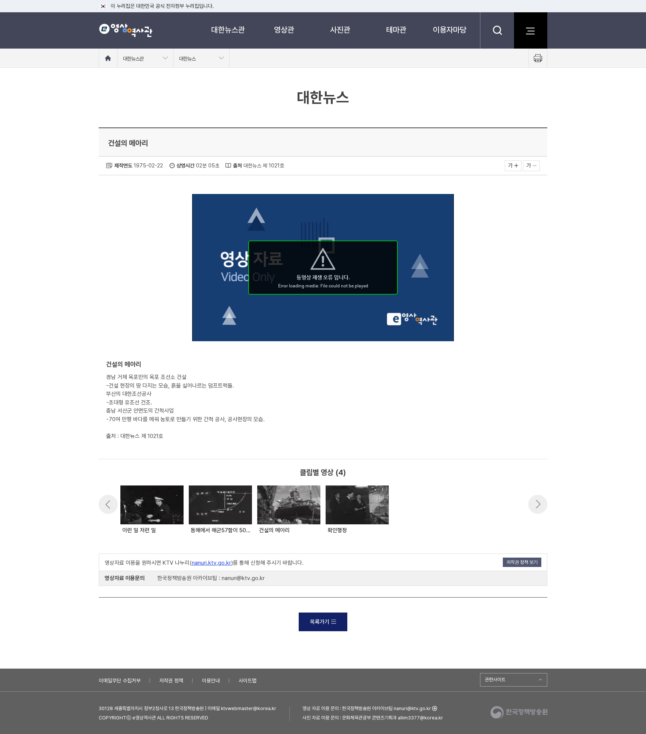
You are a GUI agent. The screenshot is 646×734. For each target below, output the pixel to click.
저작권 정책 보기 (522, 562)
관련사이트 (495, 679)
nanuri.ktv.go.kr (211, 562)
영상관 (284, 29)
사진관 (340, 29)
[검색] (497, 30)
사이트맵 (247, 681)
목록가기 (319, 622)
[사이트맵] (530, 30)
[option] (151, 510)
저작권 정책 (171, 681)
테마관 (396, 29)
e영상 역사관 (125, 30)
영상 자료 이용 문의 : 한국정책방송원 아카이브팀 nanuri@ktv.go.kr (366, 708)
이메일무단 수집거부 (120, 681)
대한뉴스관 (228, 29)
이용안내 (211, 681)
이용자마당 (450, 29)
